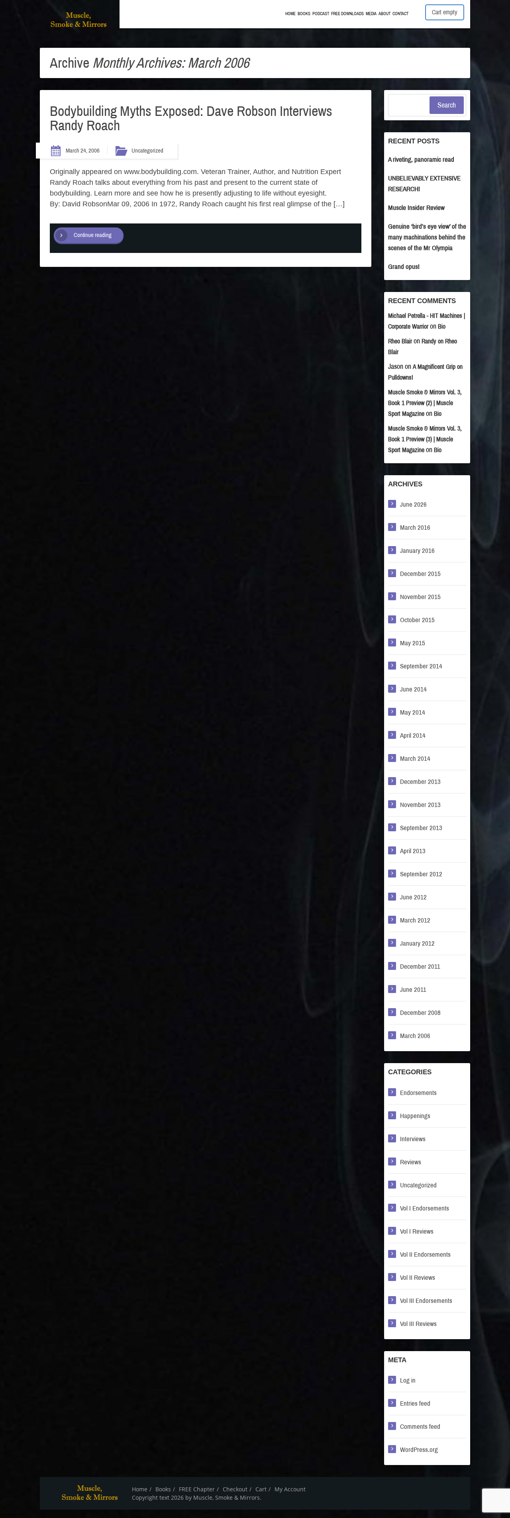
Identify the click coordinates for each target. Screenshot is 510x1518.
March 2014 (415, 758)
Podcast (320, 14)
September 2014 (421, 666)
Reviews (410, 1162)
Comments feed (420, 1426)
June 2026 (413, 504)
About (384, 14)
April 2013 (413, 851)
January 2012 (417, 943)
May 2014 (412, 712)
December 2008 (420, 1013)
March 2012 (415, 920)
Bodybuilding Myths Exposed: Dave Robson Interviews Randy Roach (191, 118)
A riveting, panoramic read (421, 159)
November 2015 (420, 597)
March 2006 (415, 1036)
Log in (408, 1380)
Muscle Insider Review (416, 208)
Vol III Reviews (418, 1324)
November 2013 (420, 805)
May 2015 (412, 643)
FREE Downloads (347, 14)
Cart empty (444, 12)
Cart (261, 1489)
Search (446, 105)
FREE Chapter (197, 1489)
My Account (290, 1489)
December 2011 (420, 966)
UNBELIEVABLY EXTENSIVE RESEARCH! (424, 183)
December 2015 (420, 574)
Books (304, 14)
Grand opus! (404, 266)
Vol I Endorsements (424, 1208)
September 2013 (421, 828)
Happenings (415, 1116)
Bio (441, 326)
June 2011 (413, 989)
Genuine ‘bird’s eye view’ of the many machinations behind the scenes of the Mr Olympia (427, 237)
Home (290, 14)
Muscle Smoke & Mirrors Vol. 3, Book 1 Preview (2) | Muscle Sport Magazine (425, 403)
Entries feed (415, 1403)
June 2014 (413, 689)
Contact (400, 14)
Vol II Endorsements (425, 1254)
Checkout (235, 1489)
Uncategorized (147, 150)
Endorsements (418, 1093)
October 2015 (417, 620)
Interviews (413, 1139)
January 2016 (417, 550)
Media (371, 14)
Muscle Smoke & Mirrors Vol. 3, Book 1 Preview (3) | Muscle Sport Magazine (425, 439)
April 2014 (413, 735)
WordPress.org (419, 1449)
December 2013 (420, 781)
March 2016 (415, 527)
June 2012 (413, 897)
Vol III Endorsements (426, 1301)
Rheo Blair (400, 341)
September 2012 (421, 874)
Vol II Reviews (417, 1277)
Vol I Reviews (417, 1231)
